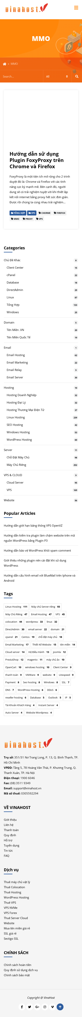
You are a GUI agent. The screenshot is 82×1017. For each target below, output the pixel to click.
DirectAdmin (15, 290)
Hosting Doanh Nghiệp (21, 395)
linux (52, 621)
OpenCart (13, 667)
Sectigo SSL (11, 938)
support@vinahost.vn (27, 788)
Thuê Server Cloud (16, 918)
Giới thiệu (10, 820)
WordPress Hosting (19, 439)
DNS (9, 690)
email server (37, 629)
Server (8, 450)
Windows (13, 312)
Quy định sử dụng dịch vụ (21, 970)
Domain (9, 322)
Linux (10, 297)
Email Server (15, 377)
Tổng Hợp (13, 305)
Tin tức (8, 850)
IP (68, 697)
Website (9, 500)
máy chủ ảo (55, 659)
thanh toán (13, 675)
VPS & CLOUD (13, 475)
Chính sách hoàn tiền (17, 965)
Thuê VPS (10, 902)
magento (34, 659)
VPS (9, 490)
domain (57, 629)
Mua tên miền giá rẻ (17, 928)
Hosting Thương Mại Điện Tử (25, 410)
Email (7, 347)
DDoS (52, 690)
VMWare (32, 675)
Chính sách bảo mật (17, 975)
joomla (59, 652)
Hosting (9, 387)
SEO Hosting (15, 425)
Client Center (15, 267)
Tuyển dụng (11, 845)
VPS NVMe (10, 908)
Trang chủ (4, 64)
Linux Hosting (16, 417)
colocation (13, 621)
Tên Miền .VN (15, 330)
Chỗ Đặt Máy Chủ (18, 457)
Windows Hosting (18, 432)
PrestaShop (14, 659)
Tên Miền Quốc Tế (18, 337)
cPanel (11, 275)
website (49, 675)
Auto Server (13, 712)
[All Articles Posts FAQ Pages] (41, 76)
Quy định (10, 835)
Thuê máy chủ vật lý (17, 882)
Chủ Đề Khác (12, 260)
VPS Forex (10, 913)
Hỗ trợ (8, 840)
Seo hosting (31, 682)
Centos (28, 637)
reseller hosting (15, 697)
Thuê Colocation (14, 887)
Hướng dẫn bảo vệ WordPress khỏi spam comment (37, 550)
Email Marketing (17, 362)
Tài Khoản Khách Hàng (19, 705)
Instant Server (48, 705)
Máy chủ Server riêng (45, 606)
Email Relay (14, 370)
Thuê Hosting (12, 892)
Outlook (54, 697)
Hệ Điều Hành (38, 652)
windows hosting (37, 667)
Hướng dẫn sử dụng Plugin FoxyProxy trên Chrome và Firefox (37, 160)
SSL (65, 682)
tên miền (67, 644)
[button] (76, 7)
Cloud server (14, 652)
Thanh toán (11, 830)
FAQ (6, 856)
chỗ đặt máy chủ (50, 637)
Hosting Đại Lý (16, 402)
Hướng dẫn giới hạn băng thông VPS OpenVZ (33, 525)
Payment (12, 682)
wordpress (34, 621)
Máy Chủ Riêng (16, 465)
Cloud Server (15, 482)
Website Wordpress (39, 712)
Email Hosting (16, 355)
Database (13, 282)
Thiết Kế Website (44, 644)
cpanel (11, 637)
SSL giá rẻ (10, 933)
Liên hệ (8, 825)
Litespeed (66, 675)
